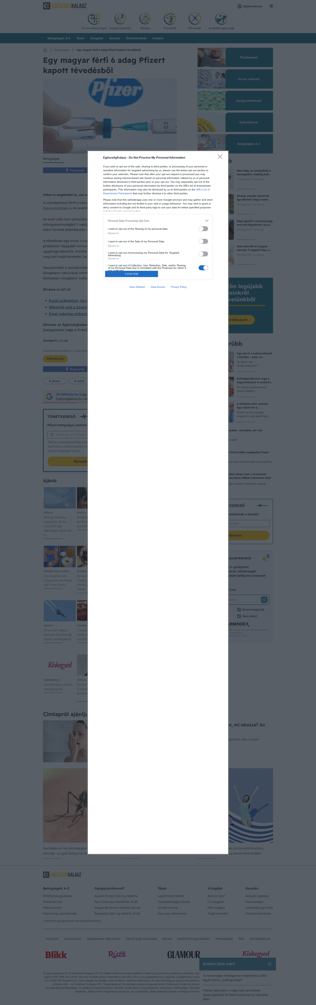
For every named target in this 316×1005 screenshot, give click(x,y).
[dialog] (158, 502)
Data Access (158, 286)
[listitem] (158, 221)
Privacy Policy (179, 286)
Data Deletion (137, 286)
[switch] (203, 228)
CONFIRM (131, 274)
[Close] (221, 157)
